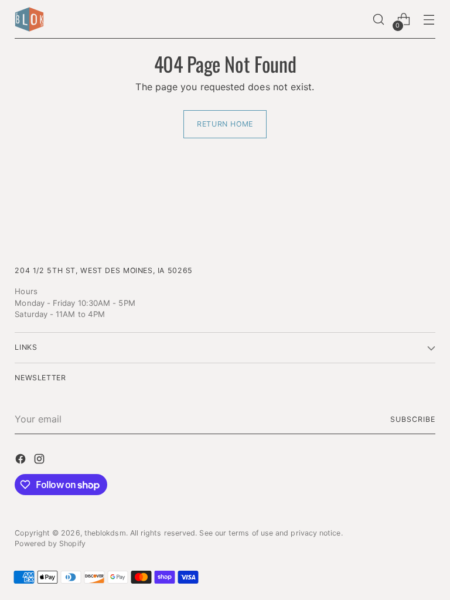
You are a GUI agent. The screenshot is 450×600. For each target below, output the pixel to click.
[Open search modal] (379, 20)
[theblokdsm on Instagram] (40, 460)
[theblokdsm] (29, 19)
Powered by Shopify (50, 543)
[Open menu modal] (429, 20)
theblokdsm (105, 533)
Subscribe (412, 419)
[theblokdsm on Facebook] (22, 460)
